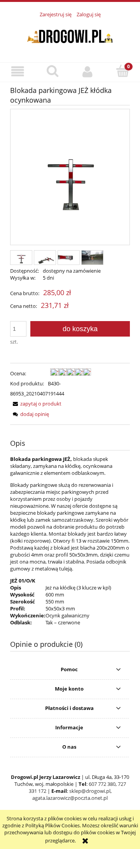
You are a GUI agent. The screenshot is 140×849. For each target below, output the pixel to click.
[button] (17, 72)
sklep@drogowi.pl (89, 790)
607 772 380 (102, 783)
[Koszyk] (122, 71)
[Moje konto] (87, 72)
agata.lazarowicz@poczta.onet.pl (70, 797)
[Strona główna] (70, 36)
